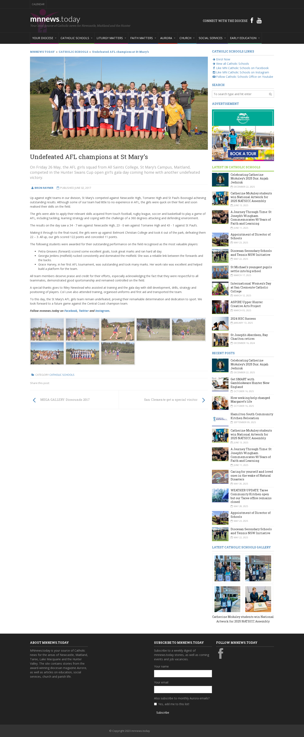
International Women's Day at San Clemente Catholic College (251, 287)
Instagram (102, 311)
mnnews (55, 18)
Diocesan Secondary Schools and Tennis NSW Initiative (251, 253)
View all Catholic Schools (232, 64)
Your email (161, 682)
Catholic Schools (61, 375)
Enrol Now (223, 59)
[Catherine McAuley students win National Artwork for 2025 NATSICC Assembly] (227, 568)
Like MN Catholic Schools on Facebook (242, 68)
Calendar (38, 4)
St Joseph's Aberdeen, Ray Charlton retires (249, 337)
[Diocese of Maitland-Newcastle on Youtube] (259, 20)
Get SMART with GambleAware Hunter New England (250, 383)
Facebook (70, 311)
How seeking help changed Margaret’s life (250, 400)
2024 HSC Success (243, 319)
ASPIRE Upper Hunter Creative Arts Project (247, 304)
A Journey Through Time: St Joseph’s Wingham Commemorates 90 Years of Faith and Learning (251, 217)
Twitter (84, 311)
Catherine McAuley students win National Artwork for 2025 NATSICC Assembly (251, 197)
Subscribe (162, 712)
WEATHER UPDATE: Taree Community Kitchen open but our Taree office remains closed (251, 496)
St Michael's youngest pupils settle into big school (251, 269)
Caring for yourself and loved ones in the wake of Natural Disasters (252, 475)
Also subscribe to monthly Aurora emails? (181, 698)
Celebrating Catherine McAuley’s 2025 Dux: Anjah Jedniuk (249, 178)
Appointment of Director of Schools (251, 236)
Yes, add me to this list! (173, 704)
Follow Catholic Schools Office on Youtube (244, 77)
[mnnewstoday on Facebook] (252, 20)
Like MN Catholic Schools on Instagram (242, 72)
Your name (161, 666)
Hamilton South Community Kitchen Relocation (252, 416)
